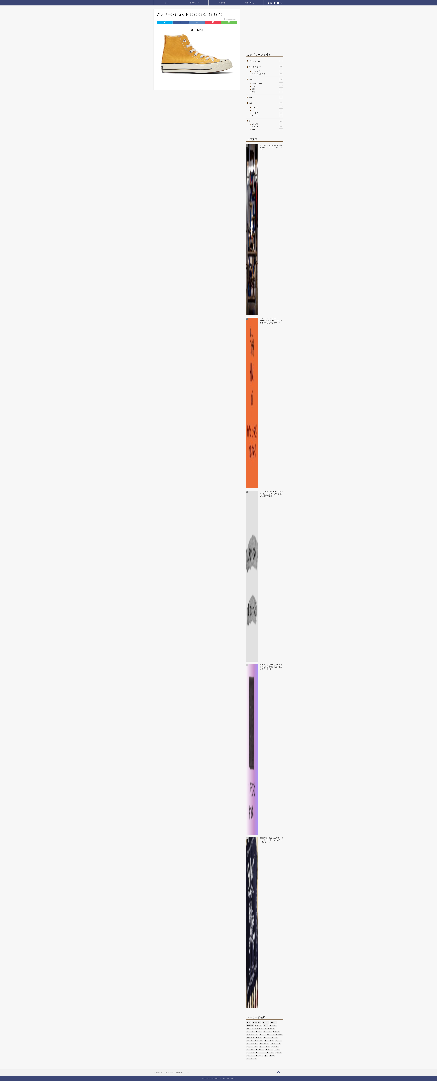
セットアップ (269, 1040)
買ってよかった (252, 1059)
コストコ (280, 1034)
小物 (265, 79)
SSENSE (250, 1025)
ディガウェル (264, 1044)
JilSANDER (257, 1022)
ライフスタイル (265, 67)
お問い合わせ (249, 3)
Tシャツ (259, 1025)
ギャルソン (268, 1031)
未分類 (265, 97)
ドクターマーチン (252, 1047)
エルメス (250, 1029)
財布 (266, 92)
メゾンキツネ (261, 1053)
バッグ (266, 86)
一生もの (260, 1056)
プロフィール (195, 3)
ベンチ (277, 1050)
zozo (266, 1025)
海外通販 (222, 3)
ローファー (251, 1056)
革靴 (266, 129)
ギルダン (277, 1031)
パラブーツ (261, 1050)
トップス (267, 113)
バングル (275, 1047)
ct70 (249, 1022)
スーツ (266, 110)
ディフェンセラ (276, 1044)
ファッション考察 (267, 74)
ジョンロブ (259, 1040)
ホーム (167, 3)
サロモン (267, 1038)
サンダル (266, 124)
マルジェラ (251, 1053)
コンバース (251, 1038)
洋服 (265, 103)
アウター (266, 107)
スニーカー (267, 127)
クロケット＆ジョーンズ (267, 1034)
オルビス (272, 1029)
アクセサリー (266, 83)
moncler (266, 1022)
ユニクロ (271, 1053)
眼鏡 (273, 1056)
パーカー (270, 1050)
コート (259, 1038)
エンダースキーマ (261, 1029)
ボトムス (266, 116)
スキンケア (266, 71)
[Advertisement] (265, 30)
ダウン (279, 1040)
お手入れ (274, 1025)
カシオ (259, 1031)
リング (279, 1053)
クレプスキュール (252, 1034)
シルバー (250, 1040)
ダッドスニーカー (252, 1044)
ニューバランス (265, 1047)
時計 (266, 89)
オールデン (251, 1031)
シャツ (275, 1038)
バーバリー (251, 1050)
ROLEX (274, 1022)
